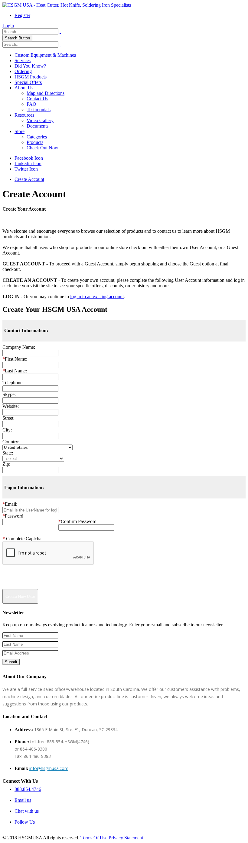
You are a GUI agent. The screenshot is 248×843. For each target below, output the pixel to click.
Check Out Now (42, 147)
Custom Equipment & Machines (45, 55)
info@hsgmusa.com (48, 768)
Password (12, 515)
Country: (10, 441)
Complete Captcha (21, 538)
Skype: (9, 394)
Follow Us (25, 822)
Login (8, 25)
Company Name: (18, 347)
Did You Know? (30, 65)
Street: (8, 418)
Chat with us (27, 811)
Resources (24, 115)
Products (35, 142)
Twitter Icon (26, 169)
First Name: (14, 359)
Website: (10, 406)
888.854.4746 (28, 789)
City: (7, 429)
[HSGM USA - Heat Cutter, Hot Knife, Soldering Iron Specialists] (66, 5)
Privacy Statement (126, 837)
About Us (24, 87)
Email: (9, 504)
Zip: (6, 464)
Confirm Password (77, 521)
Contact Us (37, 98)
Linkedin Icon (28, 163)
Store (19, 131)
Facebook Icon (29, 158)
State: (7, 452)
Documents (37, 125)
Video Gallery (40, 120)
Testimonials (39, 109)
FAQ (31, 104)
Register (22, 15)
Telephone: (13, 382)
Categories (37, 136)
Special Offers (28, 82)
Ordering (23, 71)
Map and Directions (45, 93)
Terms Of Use (93, 837)
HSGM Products (31, 76)
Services (23, 60)
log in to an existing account (97, 296)
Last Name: (14, 370)
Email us (23, 800)
